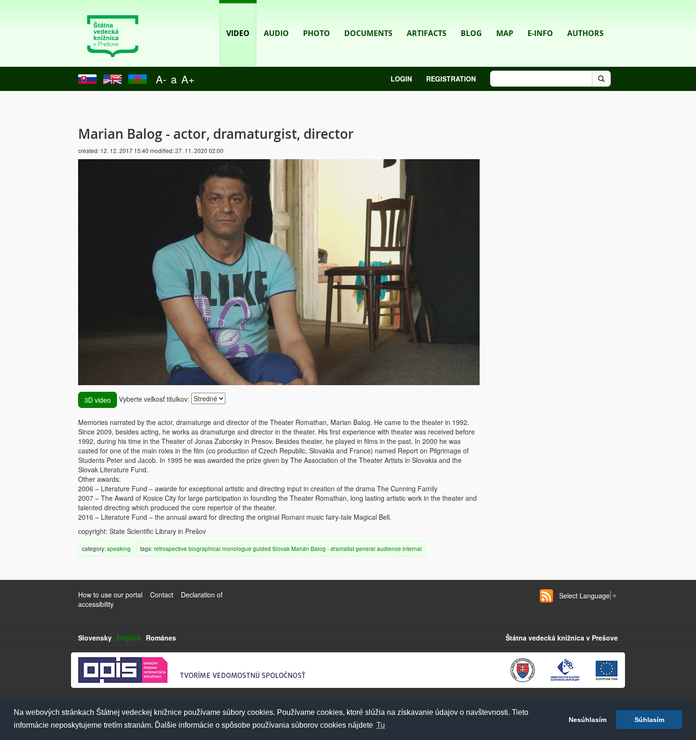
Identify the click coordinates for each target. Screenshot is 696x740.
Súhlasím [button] (649, 719)
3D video (97, 400)
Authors (585, 33)
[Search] (601, 79)
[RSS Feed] (546, 596)
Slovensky (95, 637)
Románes (161, 637)
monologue (236, 548)
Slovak (281, 548)
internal (412, 548)
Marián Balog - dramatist (322, 548)
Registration (451, 78)
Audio (276, 33)
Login (401, 78)
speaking (119, 548)
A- (161, 79)
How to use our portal (110, 594)
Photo (316, 33)
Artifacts (426, 33)
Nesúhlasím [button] (588, 719)
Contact (161, 594)
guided (262, 548)
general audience (378, 548)
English (128, 637)
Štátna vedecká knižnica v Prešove (562, 637)
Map (504, 33)
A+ (188, 79)
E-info (540, 33)
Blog (471, 33)
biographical (204, 548)
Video (238, 33)
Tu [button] (380, 725)
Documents (368, 33)
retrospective (170, 548)
